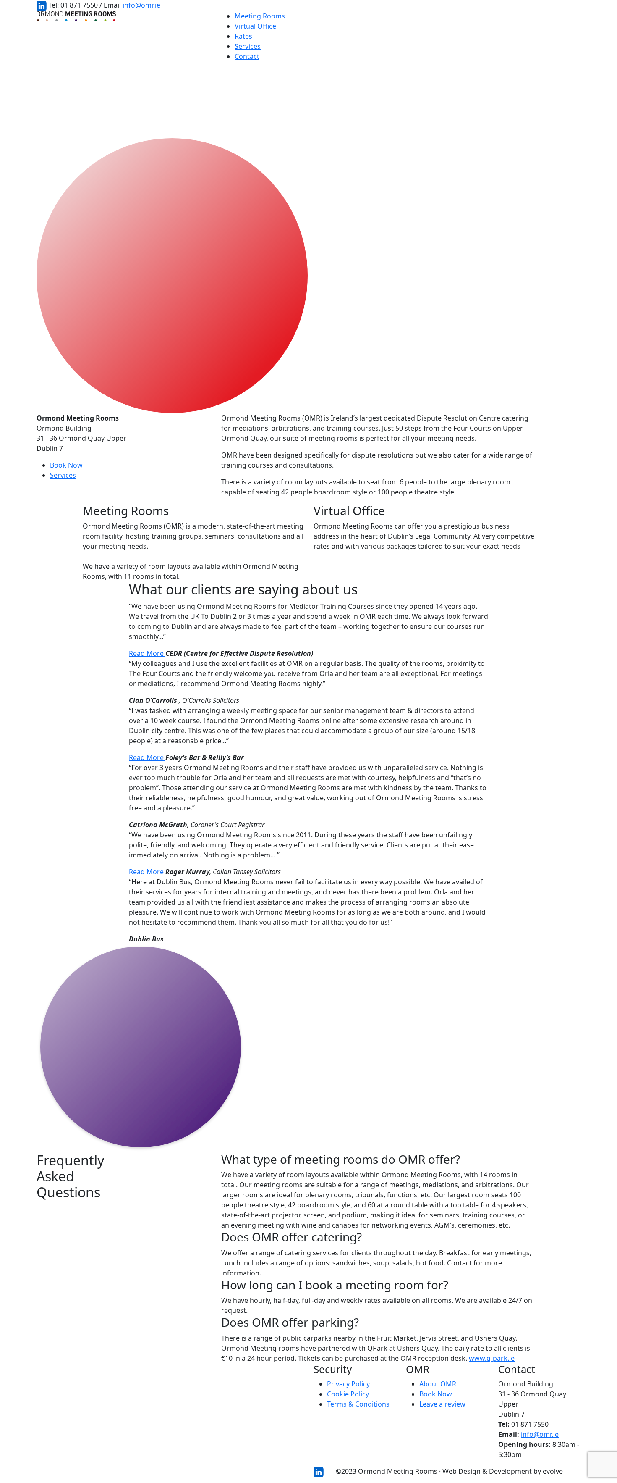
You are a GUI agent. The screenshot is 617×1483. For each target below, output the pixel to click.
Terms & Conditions (358, 1404)
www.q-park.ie (492, 1358)
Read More (147, 653)
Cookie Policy (348, 1394)
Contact (247, 56)
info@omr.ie (141, 5)
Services (248, 46)
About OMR (437, 1383)
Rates (243, 36)
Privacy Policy (348, 1383)
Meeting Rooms (260, 16)
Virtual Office (255, 26)
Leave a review (442, 1404)
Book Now (66, 465)
